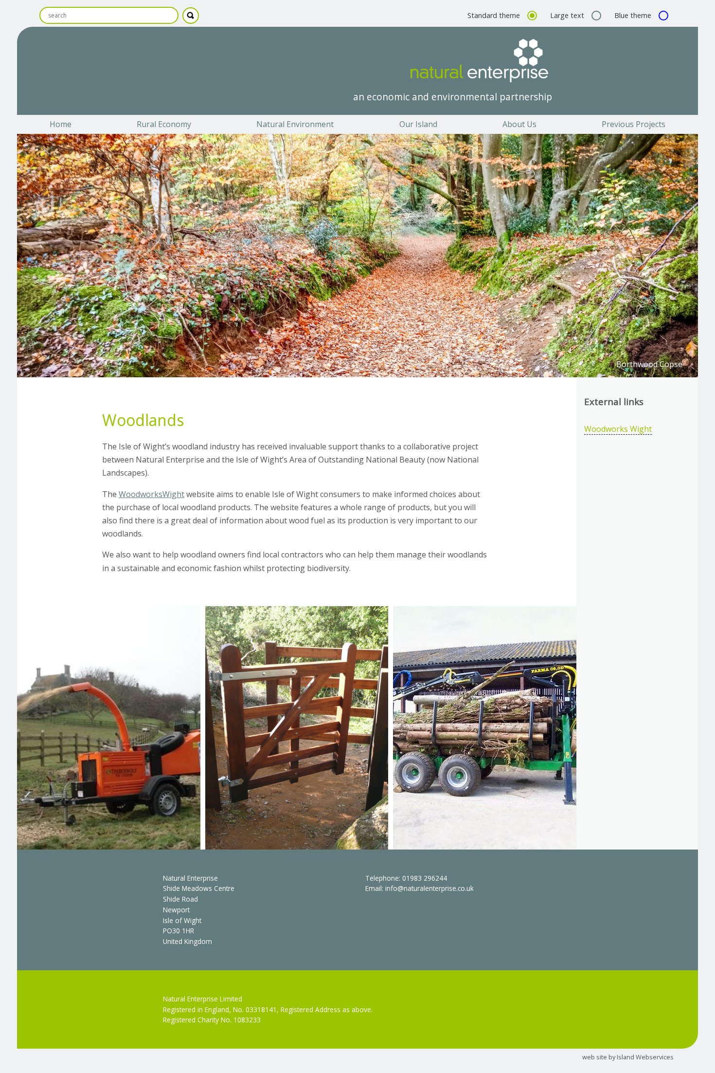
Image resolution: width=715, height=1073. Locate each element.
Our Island (418, 124)
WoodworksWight (151, 494)
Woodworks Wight (618, 429)
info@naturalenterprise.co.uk (429, 888)
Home (61, 124)
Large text (568, 15)
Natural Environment (295, 124)
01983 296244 (424, 878)
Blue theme (633, 15)
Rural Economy (164, 124)
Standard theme (494, 15)
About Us (519, 124)
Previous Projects (633, 124)
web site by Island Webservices (628, 1057)
